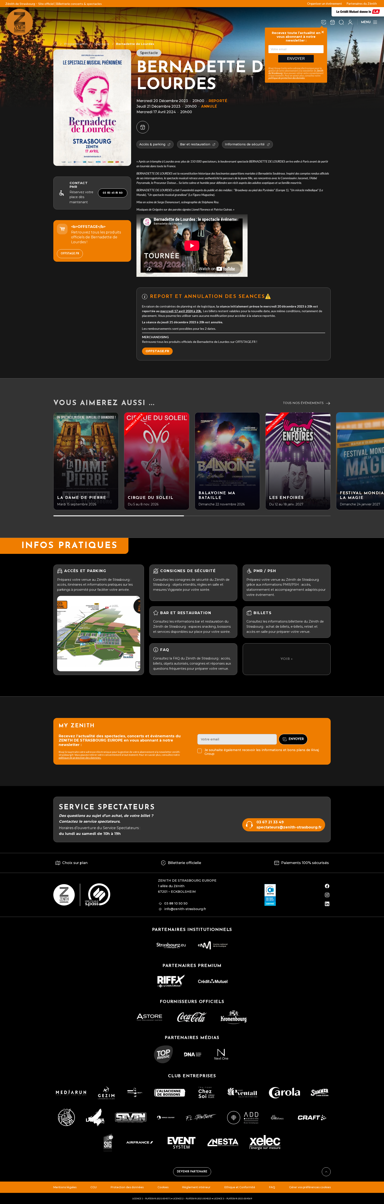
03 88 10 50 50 (176, 903)
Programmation (75, 44)
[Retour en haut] (326, 1171)
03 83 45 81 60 (113, 192)
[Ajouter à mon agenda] (142, 127)
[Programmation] (332, 22)
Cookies (163, 1187)
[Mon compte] (350, 22)
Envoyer (296, 58)
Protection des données (127, 1187)
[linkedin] (327, 903)
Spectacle (101, 44)
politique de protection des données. (80, 757)
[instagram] (327, 894)
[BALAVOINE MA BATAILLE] (227, 461)
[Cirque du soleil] (156, 461)
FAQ (272, 1187)
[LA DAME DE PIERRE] (86, 461)
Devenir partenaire (192, 1171)
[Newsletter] (323, 22)
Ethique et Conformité (239, 1187)
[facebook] (327, 886)
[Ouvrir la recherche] (341, 22)
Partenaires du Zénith (361, 3)
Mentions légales (64, 1187)
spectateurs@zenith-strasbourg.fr (289, 827)
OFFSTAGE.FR (70, 253)
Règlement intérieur (196, 1187)
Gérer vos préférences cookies (310, 1187)
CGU (93, 1187)
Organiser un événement (324, 3)
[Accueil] (55, 44)
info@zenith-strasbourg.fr (185, 909)
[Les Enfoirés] (298, 461)
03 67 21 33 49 (270, 822)
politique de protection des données (286, 77)
